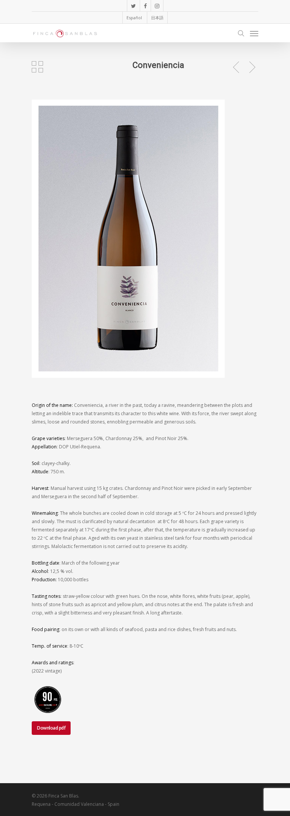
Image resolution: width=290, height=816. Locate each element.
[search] (240, 33)
